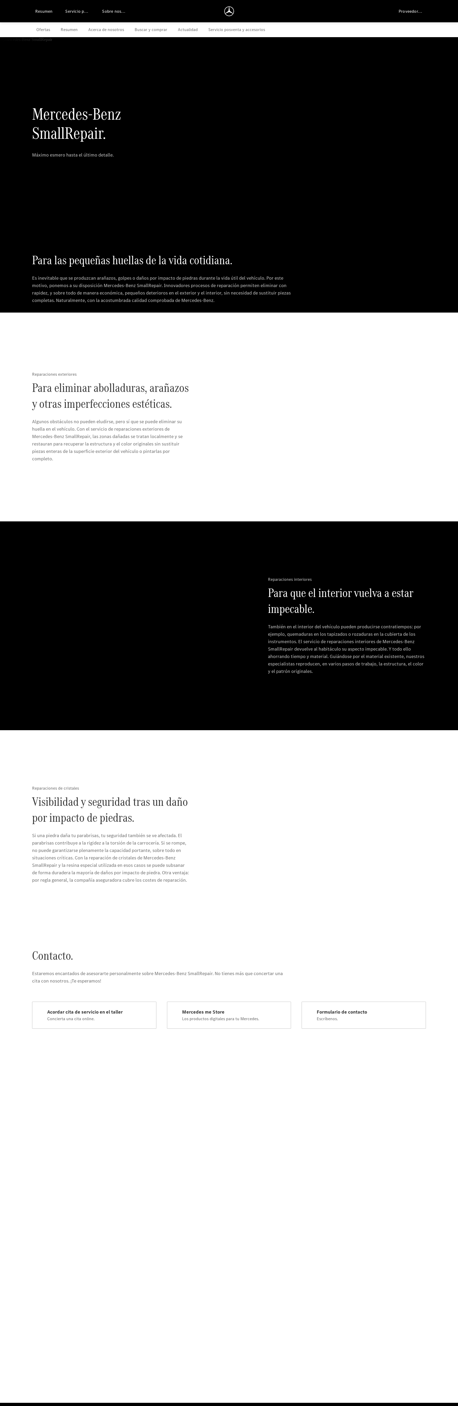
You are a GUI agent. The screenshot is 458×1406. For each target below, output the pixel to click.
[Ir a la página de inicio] (229, 11)
